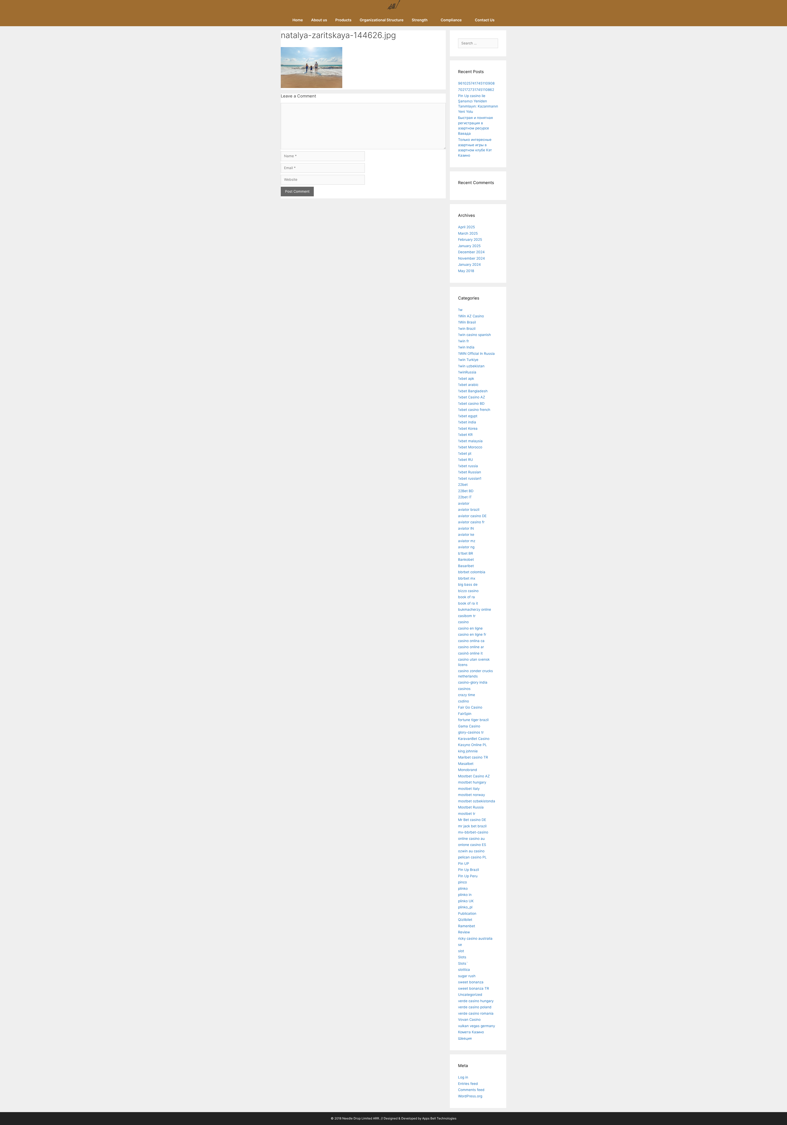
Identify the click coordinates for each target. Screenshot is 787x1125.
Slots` (463, 963)
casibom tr (466, 616)
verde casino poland (474, 1007)
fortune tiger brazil (473, 720)
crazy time (466, 695)
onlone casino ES (472, 845)
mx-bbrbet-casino (473, 832)
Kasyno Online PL (472, 745)
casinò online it (470, 653)
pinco (462, 882)
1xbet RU (465, 460)
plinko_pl (465, 907)
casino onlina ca (471, 641)
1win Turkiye (468, 360)
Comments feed (471, 1090)
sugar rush (466, 976)
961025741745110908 (476, 83)
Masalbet (465, 764)
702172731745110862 (476, 90)
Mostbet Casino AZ (474, 776)
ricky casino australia (475, 938)
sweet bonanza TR (473, 988)
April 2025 (466, 227)
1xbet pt (464, 453)
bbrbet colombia (471, 572)
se (460, 945)
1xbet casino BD (471, 403)
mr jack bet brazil (472, 826)
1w (460, 310)
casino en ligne (470, 628)
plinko (463, 888)
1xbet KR (465, 435)
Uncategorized (470, 995)
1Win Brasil (467, 322)
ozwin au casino (471, 851)
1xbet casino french (474, 410)
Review (464, 932)
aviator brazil (468, 510)
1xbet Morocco (470, 447)
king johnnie (468, 751)
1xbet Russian (469, 472)
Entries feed (468, 1084)
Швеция (465, 1038)
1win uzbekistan (471, 366)
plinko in (465, 895)
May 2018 (466, 271)
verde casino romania (476, 1013)
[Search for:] (478, 43)
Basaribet (466, 566)
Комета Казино (471, 1032)
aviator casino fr (471, 522)
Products (343, 20)
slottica (464, 970)
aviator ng (466, 547)
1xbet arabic (468, 385)
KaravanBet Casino (473, 739)
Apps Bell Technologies (439, 1118)
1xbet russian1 (469, 478)
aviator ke (466, 535)
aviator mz (466, 541)
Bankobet (466, 559)
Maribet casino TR (473, 757)
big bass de (468, 584)
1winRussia (467, 372)
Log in (463, 1077)
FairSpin (464, 714)
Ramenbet (466, 926)
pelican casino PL (472, 857)
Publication (467, 913)
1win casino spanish (474, 335)
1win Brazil (466, 329)
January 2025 (469, 246)
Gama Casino (469, 726)
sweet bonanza (470, 982)
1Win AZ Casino (471, 316)
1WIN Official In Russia (476, 354)
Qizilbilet (465, 920)
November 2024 (471, 258)
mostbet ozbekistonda (476, 801)
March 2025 (468, 233)
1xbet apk (466, 379)
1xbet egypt (467, 416)
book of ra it (468, 603)
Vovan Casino (469, 1020)
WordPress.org (470, 1096)
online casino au (471, 839)
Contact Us (485, 20)
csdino (463, 701)
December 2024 (471, 252)
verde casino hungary (476, 1001)
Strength (420, 20)
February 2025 (470, 239)
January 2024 (469, 264)
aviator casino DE (472, 516)
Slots (462, 957)
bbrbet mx (466, 578)
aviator (463, 503)
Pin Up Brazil (468, 870)
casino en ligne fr (472, 634)
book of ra (466, 597)
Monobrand (467, 770)
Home (297, 20)
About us (319, 20)
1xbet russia (468, 466)
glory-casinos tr (471, 732)
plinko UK (466, 901)
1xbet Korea (468, 428)
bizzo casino (468, 591)
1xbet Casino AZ (471, 397)
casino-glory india (472, 682)
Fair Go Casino (470, 707)
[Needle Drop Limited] (393, 7)
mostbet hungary (472, 782)
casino (463, 622)
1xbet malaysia (470, 441)
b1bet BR (465, 553)
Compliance (451, 20)
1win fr (463, 341)
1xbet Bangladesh (473, 391)
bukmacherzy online (474, 609)
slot (461, 951)
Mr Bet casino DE (472, 820)
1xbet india (467, 422)
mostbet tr (466, 814)
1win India (466, 347)
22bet (463, 485)
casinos (464, 689)
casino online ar (471, 647)
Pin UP (463, 864)
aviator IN (466, 528)
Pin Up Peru (468, 876)
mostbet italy (469, 789)
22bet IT (465, 497)
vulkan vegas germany (476, 1026)
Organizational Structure (382, 20)
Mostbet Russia (471, 807)
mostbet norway (471, 795)
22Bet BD (465, 491)
